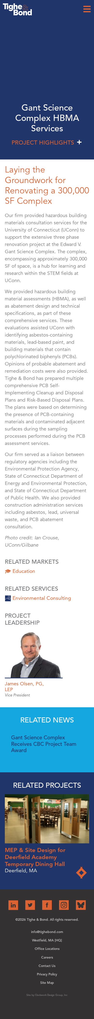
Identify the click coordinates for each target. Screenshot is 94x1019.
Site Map (47, 983)
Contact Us (47, 966)
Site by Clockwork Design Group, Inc (47, 995)
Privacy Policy (47, 974)
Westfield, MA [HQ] (47, 940)
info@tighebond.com (47, 932)
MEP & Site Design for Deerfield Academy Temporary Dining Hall (35, 857)
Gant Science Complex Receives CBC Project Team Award (43, 744)
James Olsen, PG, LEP (24, 687)
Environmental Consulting (42, 598)
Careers (47, 957)
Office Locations (47, 949)
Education (24, 571)
